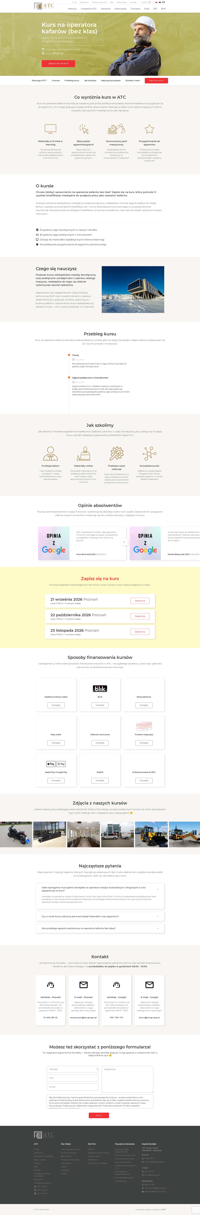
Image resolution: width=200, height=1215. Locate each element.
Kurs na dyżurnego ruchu (125, 1155)
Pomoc (64, 1174)
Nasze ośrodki (40, 1160)
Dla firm (91, 1149)
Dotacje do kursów (99, 2)
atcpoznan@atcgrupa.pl (83, 1017)
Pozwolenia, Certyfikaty (43, 1156)
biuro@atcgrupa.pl (149, 1017)
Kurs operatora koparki (124, 1178)
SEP (155, 9)
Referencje (38, 1153)
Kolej (146, 9)
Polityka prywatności (42, 1183)
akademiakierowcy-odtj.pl (154, 1192)
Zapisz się (140, 600)
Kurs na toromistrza (123, 1162)
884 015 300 (148, 1185)
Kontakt (133, 2)
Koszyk (144, 2)
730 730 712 (116, 1017)
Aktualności (84, 2)
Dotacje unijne (94, 1156)
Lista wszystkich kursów (70, 1149)
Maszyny (72, 9)
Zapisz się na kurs (58, 63)
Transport (135, 9)
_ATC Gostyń (41, 1186)
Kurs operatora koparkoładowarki (122, 1173)
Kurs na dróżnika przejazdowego (121, 1150)
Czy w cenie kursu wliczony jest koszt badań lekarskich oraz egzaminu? (80, 916)
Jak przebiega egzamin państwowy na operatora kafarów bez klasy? (79, 928)
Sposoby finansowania (70, 1160)
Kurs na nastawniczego (124, 1159)
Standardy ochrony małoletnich (42, 1175)
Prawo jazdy (120, 9)
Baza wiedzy (122, 2)
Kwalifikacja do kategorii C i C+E (126, 1167)
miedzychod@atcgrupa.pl (154, 1188)
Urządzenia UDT (89, 9)
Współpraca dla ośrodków (98, 1153)
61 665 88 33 (51, 1017)
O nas (74, 2)
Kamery (37, 1163)
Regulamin (38, 1179)
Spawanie (106, 9)
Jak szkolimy (66, 1163)
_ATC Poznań (42, 1190)
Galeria (63, 1167)
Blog (112, 2)
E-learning (65, 1170)
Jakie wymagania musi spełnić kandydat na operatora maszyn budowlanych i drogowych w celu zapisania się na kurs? (94, 889)
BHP (163, 9)
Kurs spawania (121, 1181)
